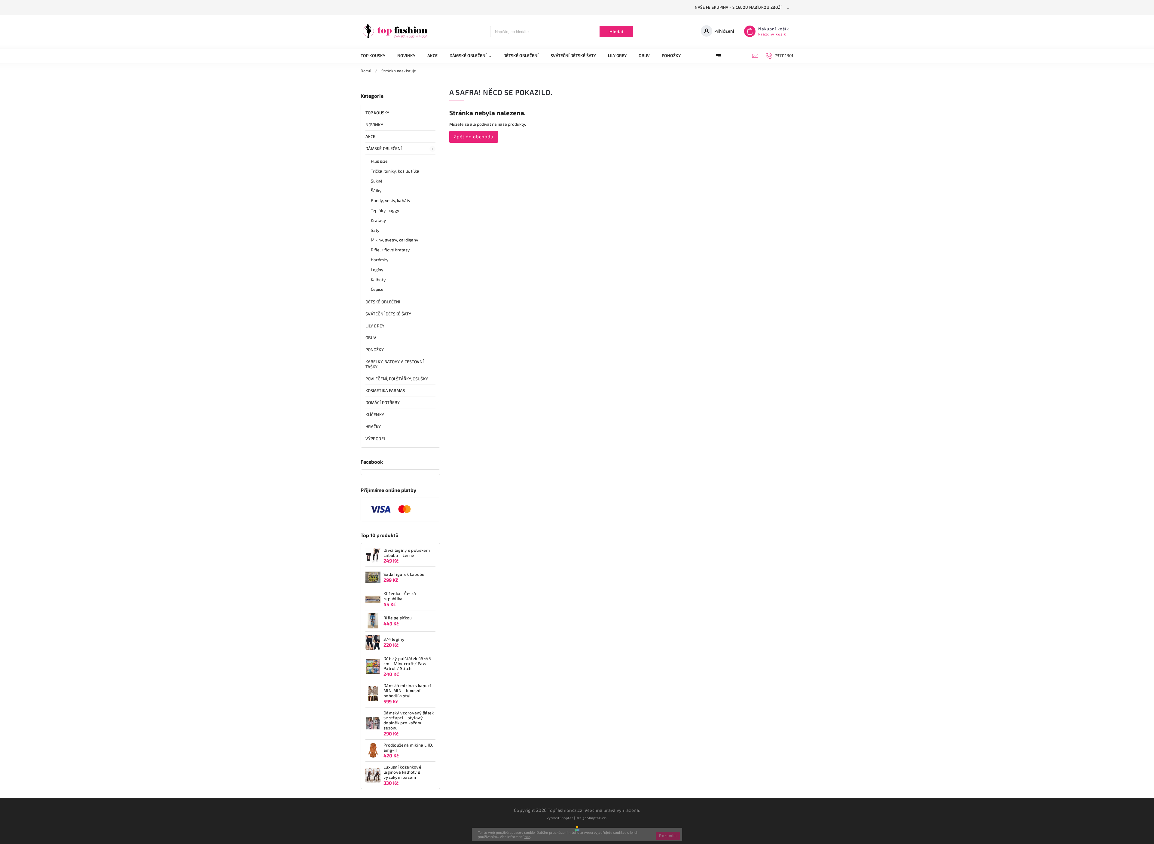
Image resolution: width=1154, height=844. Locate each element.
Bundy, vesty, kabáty (390, 200)
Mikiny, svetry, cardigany (394, 239)
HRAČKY (373, 426)
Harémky (379, 259)
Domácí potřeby (382, 402)
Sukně (377, 180)
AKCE (370, 136)
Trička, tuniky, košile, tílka (395, 170)
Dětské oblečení (383, 301)
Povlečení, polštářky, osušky (396, 378)
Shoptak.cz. (597, 818)
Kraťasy (378, 220)
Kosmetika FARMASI (386, 390)
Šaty (375, 230)
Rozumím (668, 836)
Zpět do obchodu (473, 136)
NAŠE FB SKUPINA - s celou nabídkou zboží (738, 7)
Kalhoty (378, 279)
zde (527, 836)
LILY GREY (374, 325)
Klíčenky (374, 414)
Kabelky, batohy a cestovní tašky (394, 364)
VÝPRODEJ (375, 438)
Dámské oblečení (383, 148)
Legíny (377, 269)
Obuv (370, 337)
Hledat (616, 31)
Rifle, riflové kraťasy (390, 249)
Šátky (376, 190)
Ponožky (374, 349)
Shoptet (566, 818)
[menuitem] (376, 55)
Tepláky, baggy (385, 210)
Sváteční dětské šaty (388, 313)
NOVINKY (374, 124)
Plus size (379, 161)
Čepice (377, 289)
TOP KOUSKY (377, 112)
